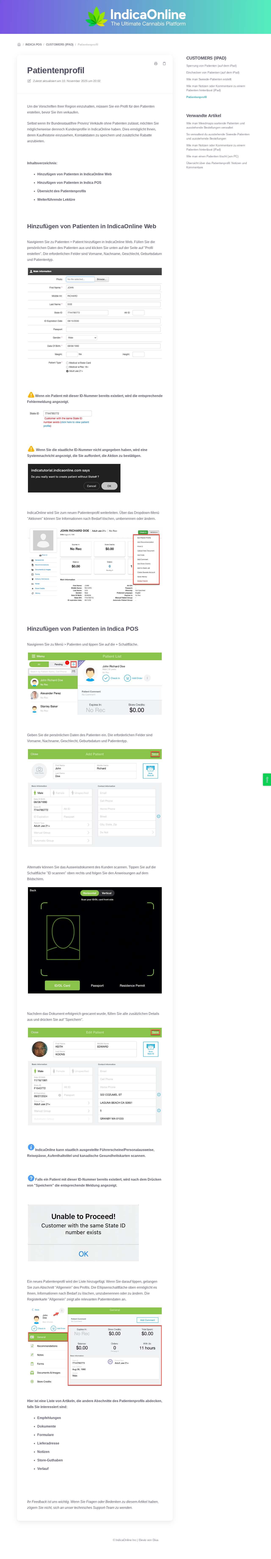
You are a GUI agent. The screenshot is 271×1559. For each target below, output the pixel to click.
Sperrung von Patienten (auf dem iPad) (211, 65)
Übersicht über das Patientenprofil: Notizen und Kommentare (216, 165)
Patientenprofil (88, 44)
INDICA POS (33, 44)
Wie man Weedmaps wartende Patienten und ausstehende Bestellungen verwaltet (215, 125)
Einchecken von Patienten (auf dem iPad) (212, 72)
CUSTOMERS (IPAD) (60, 44)
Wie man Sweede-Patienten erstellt (208, 79)
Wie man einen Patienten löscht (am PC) (212, 156)
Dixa (155, 1540)
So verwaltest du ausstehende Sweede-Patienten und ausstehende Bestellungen (217, 136)
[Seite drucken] (155, 63)
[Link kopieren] (164, 63)
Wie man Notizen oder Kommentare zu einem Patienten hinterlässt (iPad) (215, 88)
